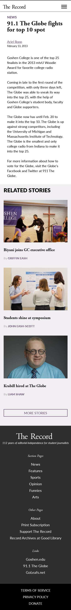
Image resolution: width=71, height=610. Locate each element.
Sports (35, 477)
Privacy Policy (35, 597)
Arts (35, 496)
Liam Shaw (16, 394)
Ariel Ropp (14, 41)
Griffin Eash (17, 258)
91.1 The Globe (35, 565)
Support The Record (35, 531)
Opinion (35, 483)
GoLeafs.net (35, 572)
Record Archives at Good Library (35, 537)
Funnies (35, 490)
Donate (35, 603)
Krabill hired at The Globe (25, 386)
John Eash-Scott (21, 326)
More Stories (35, 413)
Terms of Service (35, 590)
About (35, 518)
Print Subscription (35, 524)
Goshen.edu (35, 559)
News (35, 464)
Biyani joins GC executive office (29, 250)
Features (35, 470)
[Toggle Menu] (64, 7)
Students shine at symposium (27, 317)
